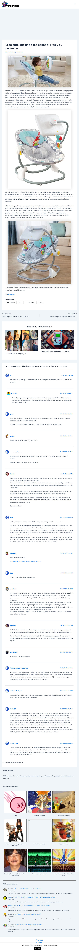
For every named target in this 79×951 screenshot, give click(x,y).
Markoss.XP (14, 652)
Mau (9, 897)
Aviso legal (39, 940)
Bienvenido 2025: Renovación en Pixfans (28, 889)
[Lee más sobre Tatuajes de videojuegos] (21, 340)
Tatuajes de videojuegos (15, 353)
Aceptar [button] (37, 948)
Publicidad (39, 942)
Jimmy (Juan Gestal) (14, 906)
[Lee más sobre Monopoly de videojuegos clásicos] (57, 339)
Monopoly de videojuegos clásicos (55, 351)
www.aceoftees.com (17, 452)
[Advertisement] (39, 23)
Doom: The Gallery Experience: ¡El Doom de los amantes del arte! (34, 897)
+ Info (43, 948)
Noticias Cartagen (16, 691)
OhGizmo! (11, 294)
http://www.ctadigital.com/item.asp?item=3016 (25, 561)
